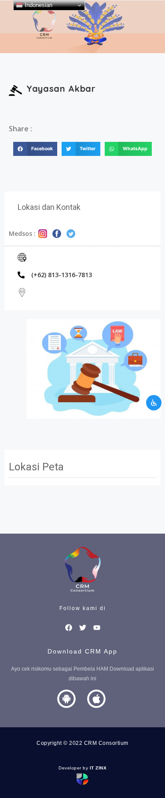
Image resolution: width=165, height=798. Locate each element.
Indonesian (37, 5)
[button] (35, 149)
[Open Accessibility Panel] (153, 402)
